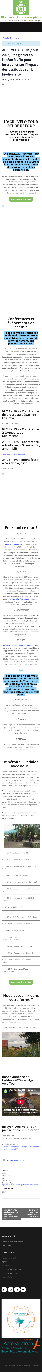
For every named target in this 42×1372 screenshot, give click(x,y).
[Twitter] (24, 1289)
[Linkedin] (17, 1289)
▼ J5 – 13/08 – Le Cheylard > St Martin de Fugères (21, 882)
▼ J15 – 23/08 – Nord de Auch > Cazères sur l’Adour (18, 961)
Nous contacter (7, 1277)
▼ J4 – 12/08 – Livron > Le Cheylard (15, 875)
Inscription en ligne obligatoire (14, 454)
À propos (5, 1262)
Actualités (5, 1265)
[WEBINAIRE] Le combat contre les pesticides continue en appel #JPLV (11, 1214)
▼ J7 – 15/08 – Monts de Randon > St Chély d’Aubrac (18, 899)
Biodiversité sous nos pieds (21, 17)
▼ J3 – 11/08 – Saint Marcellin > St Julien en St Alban (19, 867)
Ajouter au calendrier (14, 1160)
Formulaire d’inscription (21, 199)
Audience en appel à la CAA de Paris (17, 645)
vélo (37, 1185)
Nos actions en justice (9, 1258)
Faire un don (6, 1245)
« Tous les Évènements (10, 38)
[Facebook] (5, 1289)
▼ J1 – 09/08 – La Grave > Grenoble (15, 853)
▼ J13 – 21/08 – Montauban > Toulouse (17, 946)
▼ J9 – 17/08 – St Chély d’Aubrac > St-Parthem (19, 917)
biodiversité (16, 1185)
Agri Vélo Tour (7, 1185)
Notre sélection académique (12, 1269)
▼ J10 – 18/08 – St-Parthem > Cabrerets (17, 924)
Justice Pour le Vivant (28, 1185)
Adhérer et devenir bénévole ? (12, 1241)
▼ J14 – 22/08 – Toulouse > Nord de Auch (17, 953)
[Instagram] (11, 1289)
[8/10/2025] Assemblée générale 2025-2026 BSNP (32, 1213)
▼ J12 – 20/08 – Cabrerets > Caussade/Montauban (12, 938)
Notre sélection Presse (10, 1273)
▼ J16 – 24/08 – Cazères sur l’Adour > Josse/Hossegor (16, 970)
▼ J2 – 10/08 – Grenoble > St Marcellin (16, 859)
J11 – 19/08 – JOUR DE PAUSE (13, 930)
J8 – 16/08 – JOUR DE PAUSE (12, 907)
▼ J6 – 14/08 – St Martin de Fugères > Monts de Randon (20, 890)
